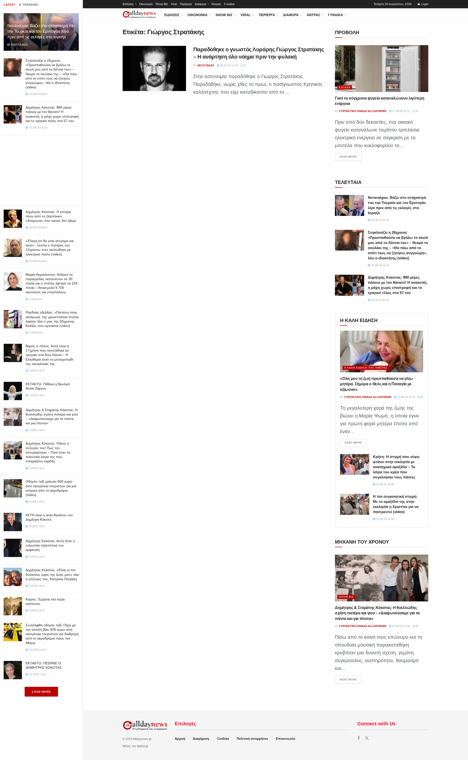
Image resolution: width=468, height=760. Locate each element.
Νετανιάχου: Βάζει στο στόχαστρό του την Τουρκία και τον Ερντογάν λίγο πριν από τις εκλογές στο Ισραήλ (41, 31)
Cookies (223, 738)
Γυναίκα (229, 4)
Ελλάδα (345, 87)
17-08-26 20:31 (400, 111)
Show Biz (162, 4)
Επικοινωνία (285, 738)
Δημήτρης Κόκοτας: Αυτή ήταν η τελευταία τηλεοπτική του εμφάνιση (50, 545)
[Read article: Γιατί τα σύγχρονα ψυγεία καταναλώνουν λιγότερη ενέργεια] (381, 68)
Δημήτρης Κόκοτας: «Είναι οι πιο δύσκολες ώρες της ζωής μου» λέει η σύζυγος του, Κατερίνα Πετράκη (52, 574)
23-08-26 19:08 (384, 484)
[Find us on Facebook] (358, 738)
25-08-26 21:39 (400, 626)
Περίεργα (186, 4)
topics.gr (142, 746)
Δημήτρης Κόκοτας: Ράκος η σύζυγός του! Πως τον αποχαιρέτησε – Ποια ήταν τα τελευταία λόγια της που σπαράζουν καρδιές (48, 452)
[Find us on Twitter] (367, 738)
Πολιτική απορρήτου (252, 738)
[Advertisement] (41, 169)
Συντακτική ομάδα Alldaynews (362, 111)
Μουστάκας (205, 65)
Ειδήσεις (128, 4)
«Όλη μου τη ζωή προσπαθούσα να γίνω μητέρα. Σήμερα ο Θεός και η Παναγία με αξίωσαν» (376, 384)
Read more (350, 156)
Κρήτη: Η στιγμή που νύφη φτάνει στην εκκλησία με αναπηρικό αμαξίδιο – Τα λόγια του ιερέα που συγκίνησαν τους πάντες (396, 467)
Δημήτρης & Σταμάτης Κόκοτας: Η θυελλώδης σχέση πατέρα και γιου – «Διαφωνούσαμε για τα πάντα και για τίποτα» (377, 613)
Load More (41, 691)
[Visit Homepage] (139, 14)
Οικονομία (146, 4)
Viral (174, 4)
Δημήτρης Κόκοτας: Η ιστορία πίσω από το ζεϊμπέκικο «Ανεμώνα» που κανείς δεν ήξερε (51, 216)
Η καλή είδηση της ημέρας (366, 367)
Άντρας (216, 4)
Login (424, 4)
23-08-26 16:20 (384, 518)
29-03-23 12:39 (228, 65)
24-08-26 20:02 (405, 396)
